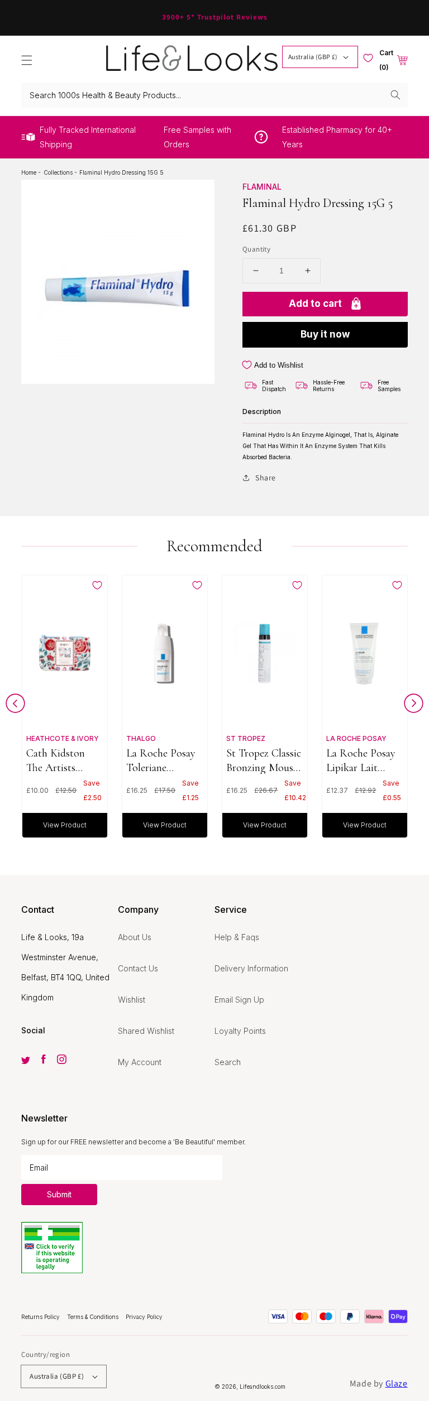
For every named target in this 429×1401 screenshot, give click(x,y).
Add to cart (315, 303)
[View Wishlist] (368, 58)
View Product (65, 825)
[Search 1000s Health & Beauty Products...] (395, 95)
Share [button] (265, 478)
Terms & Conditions (93, 1316)
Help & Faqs (236, 937)
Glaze (396, 1383)
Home (29, 172)
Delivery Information (251, 968)
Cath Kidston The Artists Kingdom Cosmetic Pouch (61, 760)
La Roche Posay (356, 738)
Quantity (256, 249)
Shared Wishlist (146, 1031)
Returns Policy (41, 1316)
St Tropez (245, 738)
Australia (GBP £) (313, 56)
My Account (139, 1062)
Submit (59, 1194)
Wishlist (131, 999)
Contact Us (138, 968)
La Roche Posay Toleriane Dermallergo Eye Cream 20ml (162, 760)
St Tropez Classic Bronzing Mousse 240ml (264, 760)
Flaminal (262, 186)
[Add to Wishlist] (97, 585)
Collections (59, 172)
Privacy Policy (144, 1316)
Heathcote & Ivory (62, 738)
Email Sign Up (239, 999)
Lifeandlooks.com (262, 1386)
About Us (134, 937)
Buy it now (325, 334)
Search (227, 1062)
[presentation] (15, 706)
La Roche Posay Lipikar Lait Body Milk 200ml (364, 760)
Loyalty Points (240, 1031)
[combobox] (214, 95)
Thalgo (141, 738)
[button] (27, 60)
